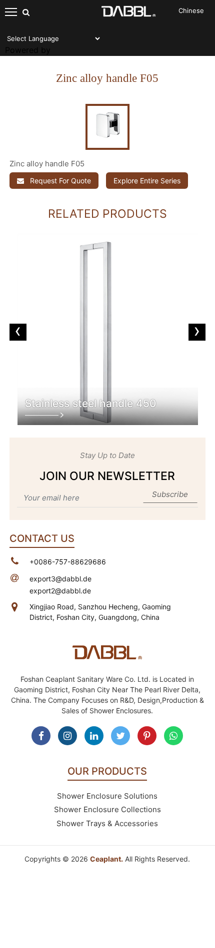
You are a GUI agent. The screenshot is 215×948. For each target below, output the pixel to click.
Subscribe (170, 494)
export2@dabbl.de (60, 590)
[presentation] (18, 332)
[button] (24, 127)
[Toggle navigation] (11, 11)
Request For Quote (59, 180)
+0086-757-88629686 (68, 561)
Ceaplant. (106, 859)
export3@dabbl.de (61, 578)
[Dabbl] (129, 10)
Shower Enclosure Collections (107, 809)
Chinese (191, 10)
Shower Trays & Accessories (107, 823)
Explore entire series (147, 180)
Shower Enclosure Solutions (107, 796)
